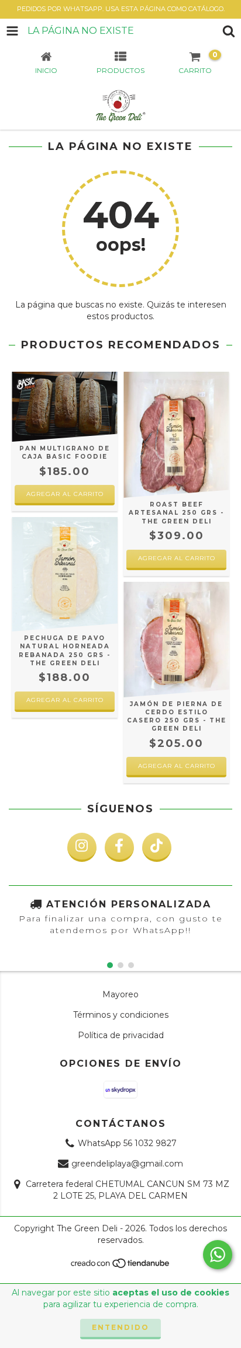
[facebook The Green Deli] (119, 847)
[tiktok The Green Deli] (156, 847)
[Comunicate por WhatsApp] (217, 1254)
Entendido (120, 1327)
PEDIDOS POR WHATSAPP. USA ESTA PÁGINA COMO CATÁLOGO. (121, 9)
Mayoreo (120, 994)
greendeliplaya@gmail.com (127, 1163)
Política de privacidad (121, 1035)
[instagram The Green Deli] (82, 847)
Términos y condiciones (120, 1015)
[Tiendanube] (121, 1266)
